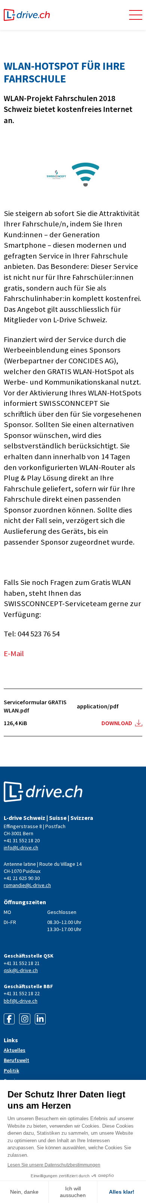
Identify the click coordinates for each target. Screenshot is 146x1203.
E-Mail (14, 653)
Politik (11, 1070)
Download (116, 723)
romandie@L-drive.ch (27, 885)
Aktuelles (14, 1050)
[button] (135, 15)
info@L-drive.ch (21, 847)
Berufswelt (16, 1060)
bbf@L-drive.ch (20, 1000)
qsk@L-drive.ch (21, 970)
